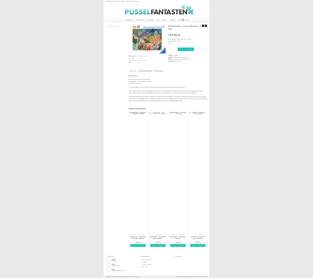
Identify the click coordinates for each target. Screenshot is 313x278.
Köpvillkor (144, 262)
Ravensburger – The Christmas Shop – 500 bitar (157, 237)
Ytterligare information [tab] (145, 71)
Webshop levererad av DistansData (132, 276)
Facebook (179, 256)
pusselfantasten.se (118, 276)
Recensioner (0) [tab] (159, 71)
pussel (179, 59)
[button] (163, 26)
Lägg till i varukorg (185, 49)
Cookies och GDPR (146, 264)
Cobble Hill (200, 234)
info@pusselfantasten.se (118, 270)
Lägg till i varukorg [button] (137, 245)
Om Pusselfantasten (147, 259)
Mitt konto (145, 267)
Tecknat (164, 234)
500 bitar (176, 57)
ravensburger (184, 59)
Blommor (137, 234)
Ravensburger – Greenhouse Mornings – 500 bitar (138, 237)
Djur (180, 57)
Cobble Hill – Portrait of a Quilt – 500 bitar (198, 237)
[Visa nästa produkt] (206, 26)
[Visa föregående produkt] (203, 26)
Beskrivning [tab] (133, 71)
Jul (155, 234)
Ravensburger (184, 57)
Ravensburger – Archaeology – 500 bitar (177, 237)
